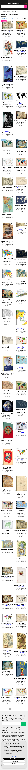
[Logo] (14, 3)
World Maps (11, 11)
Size (18, 18)
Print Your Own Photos (14, 0)
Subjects (3, 11)
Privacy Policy (14, 756)
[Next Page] (18, 709)
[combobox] (12, 6)
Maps (7, 11)
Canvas (16, 11)
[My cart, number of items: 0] (26, 4)
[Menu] (2, 4)
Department (4, 18)
